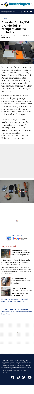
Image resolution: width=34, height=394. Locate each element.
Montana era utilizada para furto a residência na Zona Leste (22, 280)
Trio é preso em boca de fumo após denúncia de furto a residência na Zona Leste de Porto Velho (15, 262)
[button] (2, 4)
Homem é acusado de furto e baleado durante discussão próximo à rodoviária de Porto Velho (16, 311)
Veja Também (10, 246)
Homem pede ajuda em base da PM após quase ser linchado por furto (20, 252)
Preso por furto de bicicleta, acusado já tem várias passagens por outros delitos (21, 291)
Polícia (4, 18)
